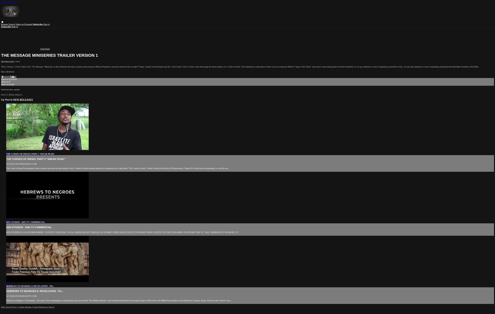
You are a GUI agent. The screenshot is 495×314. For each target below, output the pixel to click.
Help (3, 307)
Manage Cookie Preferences (36, 307)
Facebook (5, 77)
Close (42, 49)
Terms (8, 307)
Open (47, 49)
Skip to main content (9, 2)
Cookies (21, 307)
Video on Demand (24, 24)
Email (14, 77)
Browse (5, 24)
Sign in (46, 24)
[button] (2, 22)
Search (12, 24)
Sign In (15, 27)
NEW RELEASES (8, 62)
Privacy (14, 307)
